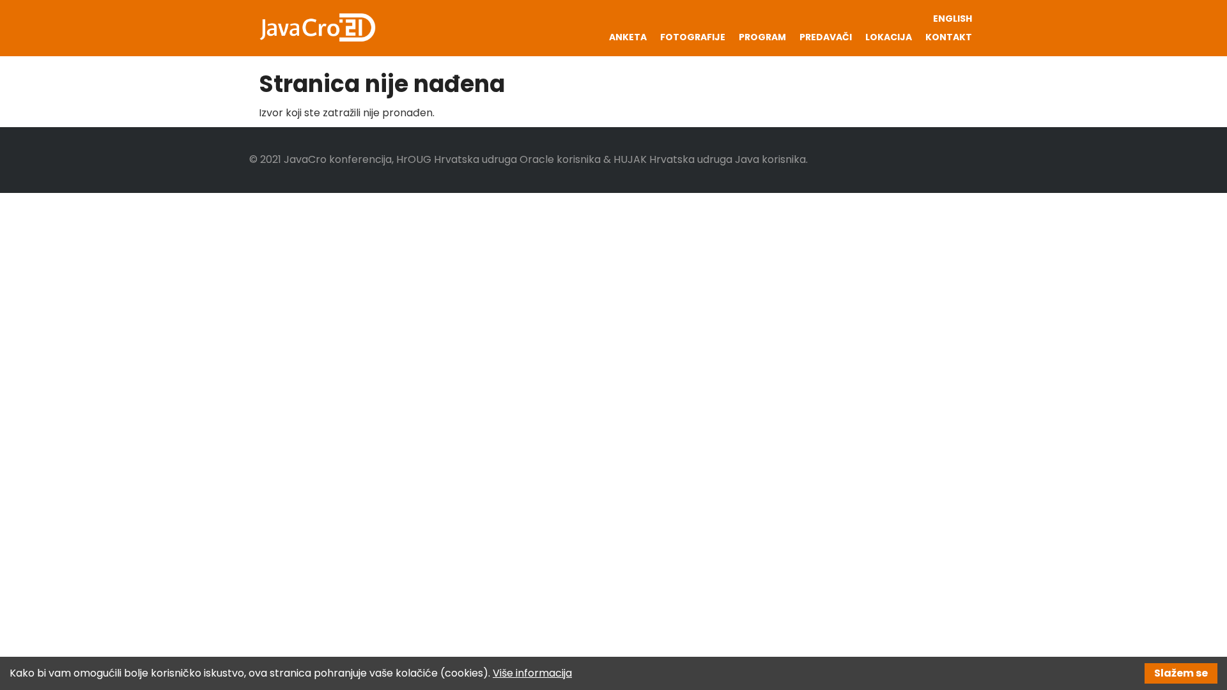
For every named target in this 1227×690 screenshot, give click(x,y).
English (952, 18)
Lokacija (888, 37)
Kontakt (948, 37)
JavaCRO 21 (317, 27)
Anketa (628, 37)
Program (762, 37)
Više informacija (532, 673)
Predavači (825, 37)
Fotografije (692, 37)
